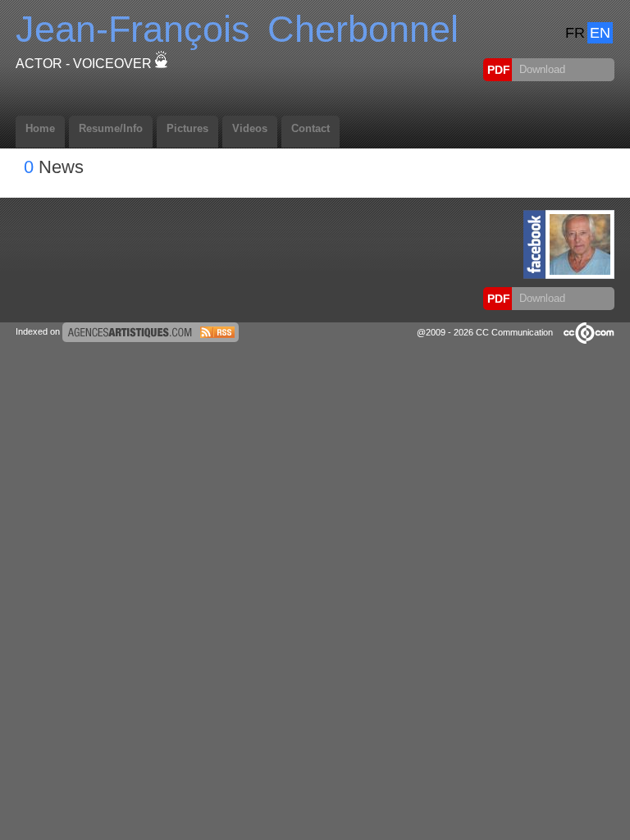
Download (540, 69)
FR (575, 33)
